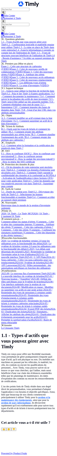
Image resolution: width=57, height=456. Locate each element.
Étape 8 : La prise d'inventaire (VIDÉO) (29, 85)
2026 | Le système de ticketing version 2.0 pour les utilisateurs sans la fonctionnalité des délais (28, 246)
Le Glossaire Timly (10, 328)
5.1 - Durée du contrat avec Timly (17, 191)
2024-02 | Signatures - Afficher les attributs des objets (24, 313)
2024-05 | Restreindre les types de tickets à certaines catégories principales (26, 302)
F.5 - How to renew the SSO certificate (28, 160)
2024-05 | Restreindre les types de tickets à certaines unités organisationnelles (24, 306)
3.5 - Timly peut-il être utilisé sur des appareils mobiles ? (27, 100)
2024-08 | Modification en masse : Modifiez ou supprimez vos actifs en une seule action (27, 288)
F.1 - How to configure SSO (14, 153)
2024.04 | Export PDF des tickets (34, 309)
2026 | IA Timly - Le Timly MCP (17, 213)
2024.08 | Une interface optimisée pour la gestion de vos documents (27, 284)
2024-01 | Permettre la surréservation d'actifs (24, 318)
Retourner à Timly (12, 18)
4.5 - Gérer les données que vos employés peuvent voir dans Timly (28, 182)
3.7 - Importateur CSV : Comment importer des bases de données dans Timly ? (25, 107)
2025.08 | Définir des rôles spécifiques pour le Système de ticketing (26, 280)
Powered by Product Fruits (14, 453)
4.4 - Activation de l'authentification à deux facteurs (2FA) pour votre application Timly (28, 178)
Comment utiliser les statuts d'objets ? (19, 221)
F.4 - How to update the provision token (32, 159)
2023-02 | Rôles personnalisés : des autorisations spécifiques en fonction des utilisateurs (26, 266)
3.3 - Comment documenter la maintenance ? (28, 95)
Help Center (9, 15)
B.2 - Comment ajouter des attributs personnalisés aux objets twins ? (22, 133)
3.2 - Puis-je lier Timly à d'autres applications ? (29, 93)
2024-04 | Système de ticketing (29, 262)
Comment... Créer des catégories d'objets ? (32, 227)
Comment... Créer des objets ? (15, 230)
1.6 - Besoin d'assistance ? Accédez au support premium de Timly (28, 58)
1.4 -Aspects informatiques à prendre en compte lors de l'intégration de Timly (27, 51)
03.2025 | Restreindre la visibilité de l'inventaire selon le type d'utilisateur (28, 253)
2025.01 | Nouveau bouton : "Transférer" (27, 277)
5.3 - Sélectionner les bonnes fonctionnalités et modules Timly (22, 195)
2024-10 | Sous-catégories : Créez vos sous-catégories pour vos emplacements (28, 260)
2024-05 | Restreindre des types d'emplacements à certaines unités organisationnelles (24, 298)
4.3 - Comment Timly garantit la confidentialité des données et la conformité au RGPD (27, 174)
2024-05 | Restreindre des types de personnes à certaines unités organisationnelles (26, 293)
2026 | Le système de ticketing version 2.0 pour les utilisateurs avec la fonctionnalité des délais (25, 242)
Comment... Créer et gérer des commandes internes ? (27, 223)
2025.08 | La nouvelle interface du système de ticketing (28, 275)
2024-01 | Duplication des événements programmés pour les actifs (28, 315)
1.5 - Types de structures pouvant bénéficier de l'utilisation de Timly (26, 54)
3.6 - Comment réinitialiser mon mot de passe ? (27, 103)
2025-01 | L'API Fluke (35, 257)
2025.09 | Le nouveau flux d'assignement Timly (24, 273)
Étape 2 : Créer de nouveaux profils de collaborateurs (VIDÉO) (24, 70)
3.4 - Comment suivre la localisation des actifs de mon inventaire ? (28, 97)
